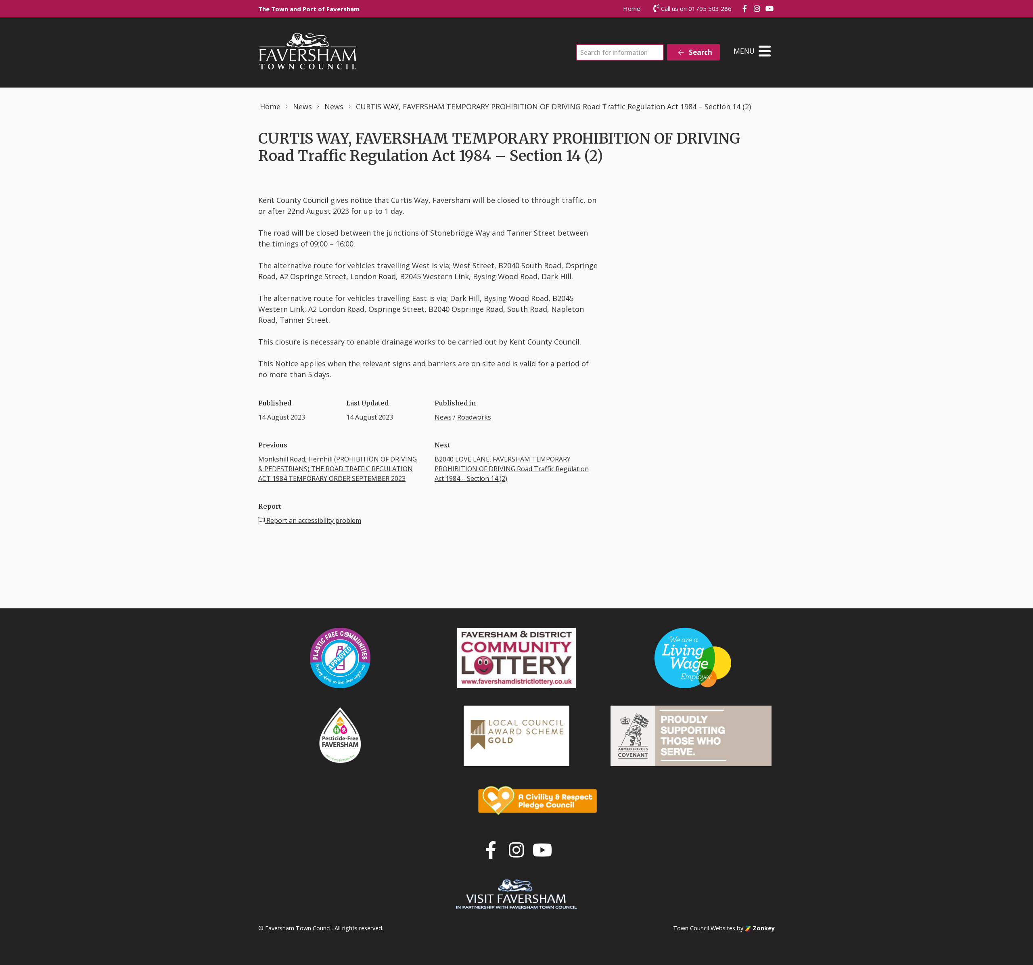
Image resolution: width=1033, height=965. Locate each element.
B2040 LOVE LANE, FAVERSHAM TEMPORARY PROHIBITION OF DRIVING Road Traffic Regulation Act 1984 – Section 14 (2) (512, 469)
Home (631, 8)
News (443, 417)
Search (699, 52)
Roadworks (474, 417)
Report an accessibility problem (313, 520)
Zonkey (763, 928)
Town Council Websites (704, 928)
